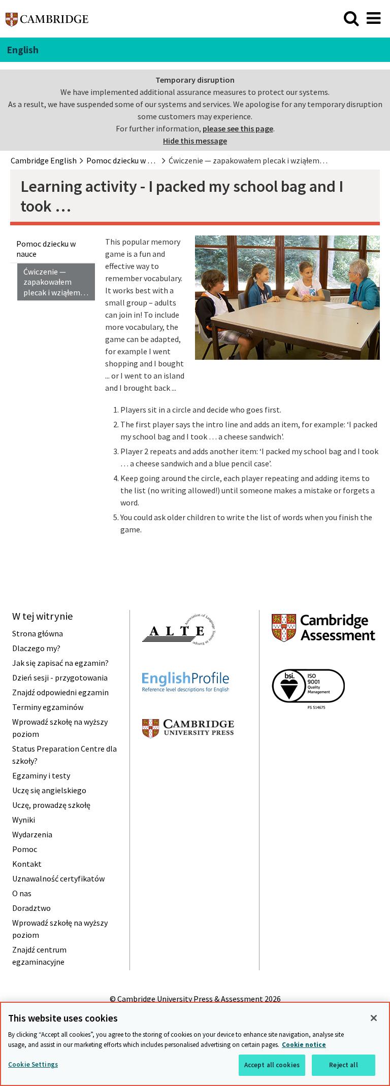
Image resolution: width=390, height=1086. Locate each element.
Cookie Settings (33, 1064)
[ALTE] (178, 663)
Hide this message (195, 140)
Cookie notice (304, 1044)
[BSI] (308, 727)
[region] (195, 1044)
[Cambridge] (47, 22)
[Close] (374, 1018)
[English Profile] (185, 710)
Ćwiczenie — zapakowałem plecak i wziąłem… (55, 281)
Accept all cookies (272, 1065)
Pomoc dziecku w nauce (46, 249)
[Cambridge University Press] (188, 757)
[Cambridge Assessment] (323, 660)
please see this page (238, 128)
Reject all (343, 1065)
